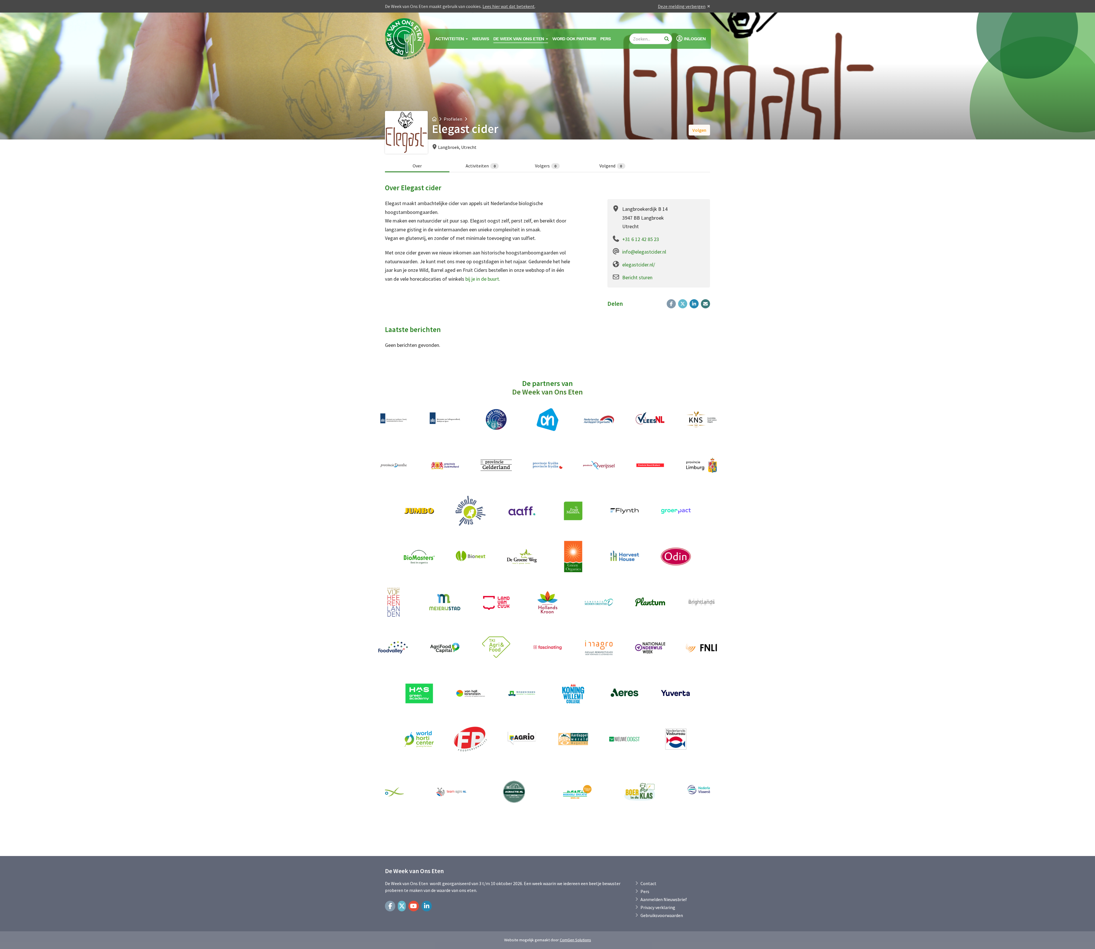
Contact (648, 883)
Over (417, 166)
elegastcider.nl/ (638, 264)
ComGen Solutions (575, 939)
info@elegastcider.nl (644, 251)
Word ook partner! (574, 38)
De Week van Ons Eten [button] (519, 38)
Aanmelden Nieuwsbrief (663, 899)
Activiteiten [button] (450, 38)
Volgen (699, 130)
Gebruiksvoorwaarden (661, 915)
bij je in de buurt (482, 279)
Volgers (546, 166)
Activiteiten (481, 166)
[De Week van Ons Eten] (405, 38)
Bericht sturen (637, 277)
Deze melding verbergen (681, 6)
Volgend (610, 166)
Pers (605, 38)
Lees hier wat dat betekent (508, 6)
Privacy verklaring (657, 907)
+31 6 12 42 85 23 (640, 239)
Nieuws (480, 38)
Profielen (453, 119)
